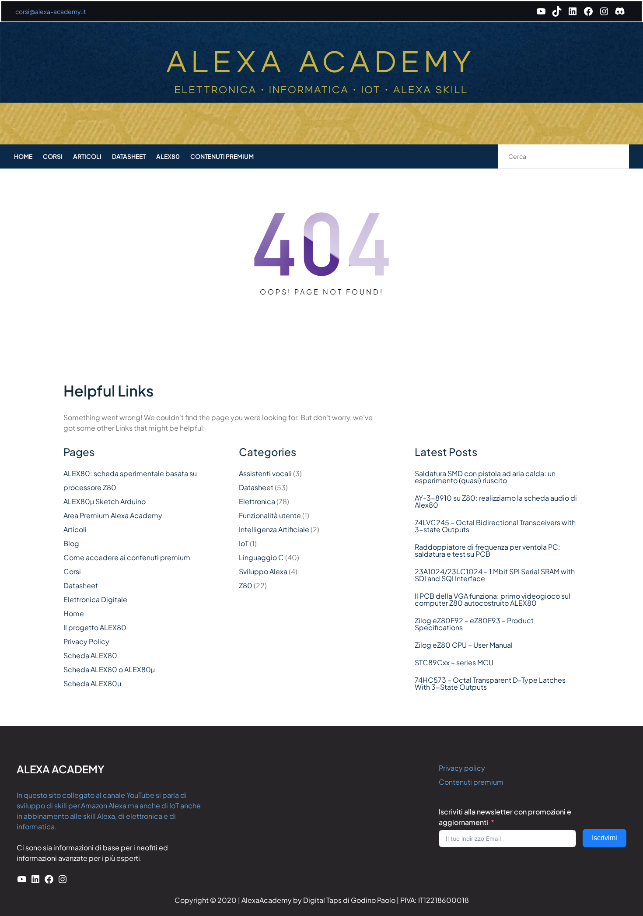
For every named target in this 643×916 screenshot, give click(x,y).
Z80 (245, 585)
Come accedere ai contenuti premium (126, 557)
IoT (243, 543)
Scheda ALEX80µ (92, 683)
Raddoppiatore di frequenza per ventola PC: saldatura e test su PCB (487, 551)
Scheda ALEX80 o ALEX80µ (109, 669)
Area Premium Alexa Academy (112, 515)
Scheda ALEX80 (90, 655)
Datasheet (80, 585)
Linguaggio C (261, 557)
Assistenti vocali (265, 473)
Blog (71, 543)
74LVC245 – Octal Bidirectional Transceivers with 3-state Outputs (495, 526)
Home (73, 613)
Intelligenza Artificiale (274, 529)
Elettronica (257, 501)
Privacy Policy (86, 641)
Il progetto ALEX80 (94, 627)
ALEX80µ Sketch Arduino (104, 501)
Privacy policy (462, 767)
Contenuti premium (471, 781)
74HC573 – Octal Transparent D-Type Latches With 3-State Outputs (490, 684)
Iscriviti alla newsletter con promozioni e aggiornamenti (505, 817)
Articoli (75, 529)
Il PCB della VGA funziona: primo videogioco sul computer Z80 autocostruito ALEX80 (492, 600)
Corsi (72, 571)
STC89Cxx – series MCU (454, 662)
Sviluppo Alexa (263, 571)
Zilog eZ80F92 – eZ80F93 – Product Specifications (474, 624)
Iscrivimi (604, 838)
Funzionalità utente (270, 515)
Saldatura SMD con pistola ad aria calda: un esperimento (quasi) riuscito (485, 477)
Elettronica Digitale (95, 599)
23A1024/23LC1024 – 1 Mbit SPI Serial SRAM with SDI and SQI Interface (495, 575)
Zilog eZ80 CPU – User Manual (464, 645)
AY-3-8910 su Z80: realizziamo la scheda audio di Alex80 (496, 502)
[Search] (613, 156)
